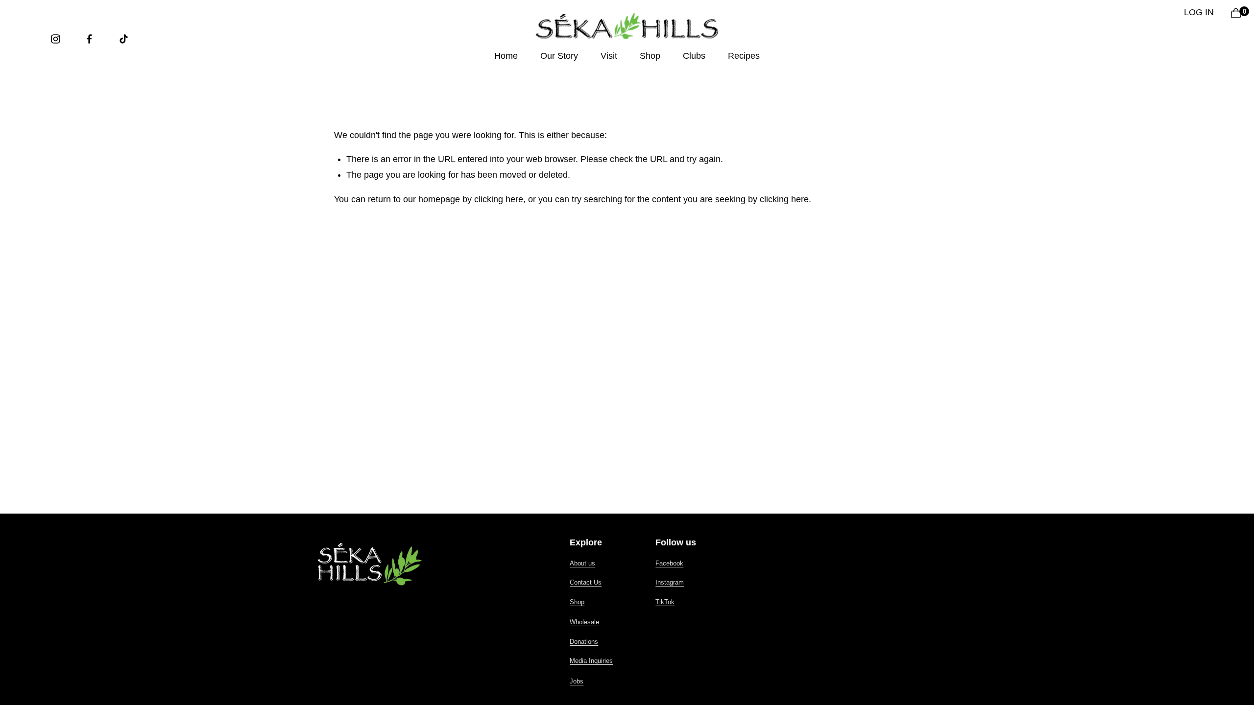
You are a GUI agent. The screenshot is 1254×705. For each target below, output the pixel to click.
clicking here (498, 199)
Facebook (669, 563)
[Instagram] (55, 39)
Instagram (669, 582)
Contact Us (586, 582)
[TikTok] (123, 39)
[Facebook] (89, 39)
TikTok (665, 602)
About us (582, 563)
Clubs (694, 56)
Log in (1199, 12)
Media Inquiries (591, 660)
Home (506, 56)
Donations (584, 641)
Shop (577, 602)
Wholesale (584, 622)
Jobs (576, 681)
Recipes (744, 56)
